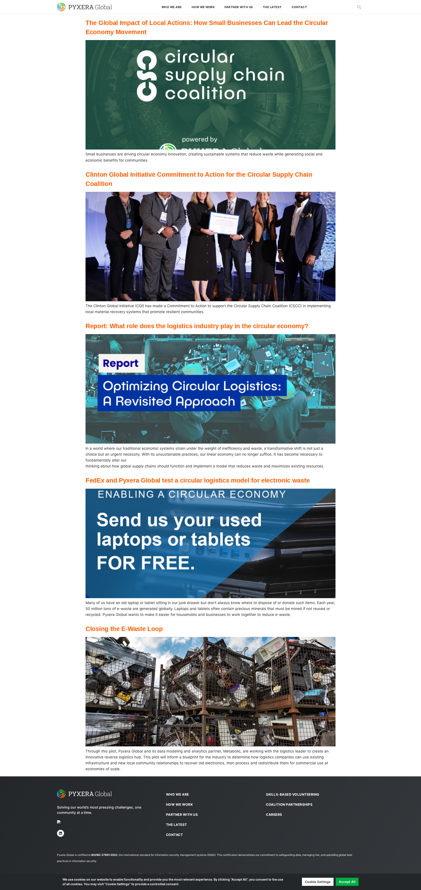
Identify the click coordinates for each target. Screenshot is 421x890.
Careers (274, 814)
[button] (359, 7)
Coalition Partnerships (289, 804)
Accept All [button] (347, 882)
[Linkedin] (60, 833)
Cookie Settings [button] (317, 882)
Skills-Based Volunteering (292, 794)
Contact (299, 7)
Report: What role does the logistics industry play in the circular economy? (197, 326)
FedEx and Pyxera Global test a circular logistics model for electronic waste (198, 480)
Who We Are (172, 7)
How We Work (203, 7)
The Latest (272, 7)
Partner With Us (239, 7)
